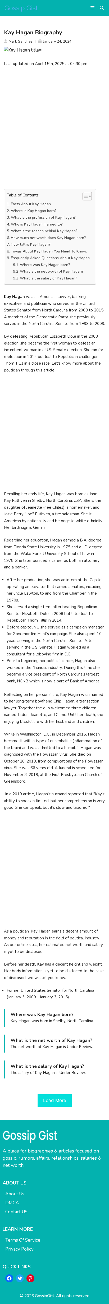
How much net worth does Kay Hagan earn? (48, 237)
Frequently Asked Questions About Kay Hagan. (50, 257)
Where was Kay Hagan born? (45, 264)
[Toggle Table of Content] (84, 196)
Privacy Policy (19, 1249)
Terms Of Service (22, 1240)
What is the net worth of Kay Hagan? (52, 271)
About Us (14, 1194)
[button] (101, 8)
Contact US (16, 1212)
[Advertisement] (54, 127)
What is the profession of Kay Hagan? (43, 217)
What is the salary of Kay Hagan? (48, 278)
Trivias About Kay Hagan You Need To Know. (49, 251)
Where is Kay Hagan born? (34, 210)
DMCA (12, 1203)
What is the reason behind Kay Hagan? (44, 230)
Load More (54, 1100)
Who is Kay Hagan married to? (37, 224)
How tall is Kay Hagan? (31, 244)
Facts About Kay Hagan (31, 203)
